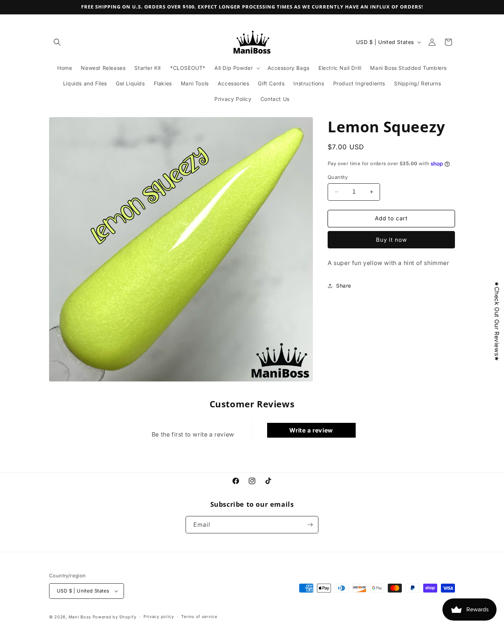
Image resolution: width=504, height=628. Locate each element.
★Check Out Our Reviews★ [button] (497, 321)
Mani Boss (80, 616)
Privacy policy (159, 616)
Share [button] (343, 285)
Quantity (338, 177)
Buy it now (391, 239)
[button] (57, 42)
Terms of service (199, 616)
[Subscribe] (310, 524)
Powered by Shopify (115, 616)
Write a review (311, 430)
